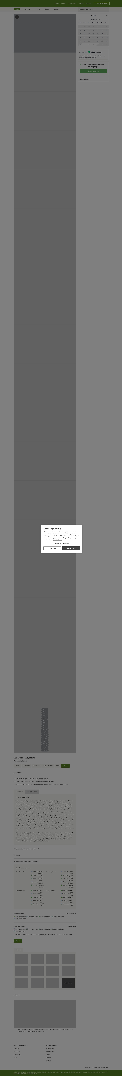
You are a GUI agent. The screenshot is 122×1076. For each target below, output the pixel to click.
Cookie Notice (57, 540)
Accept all (71, 548)
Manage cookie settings (62, 543)
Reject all (52, 548)
